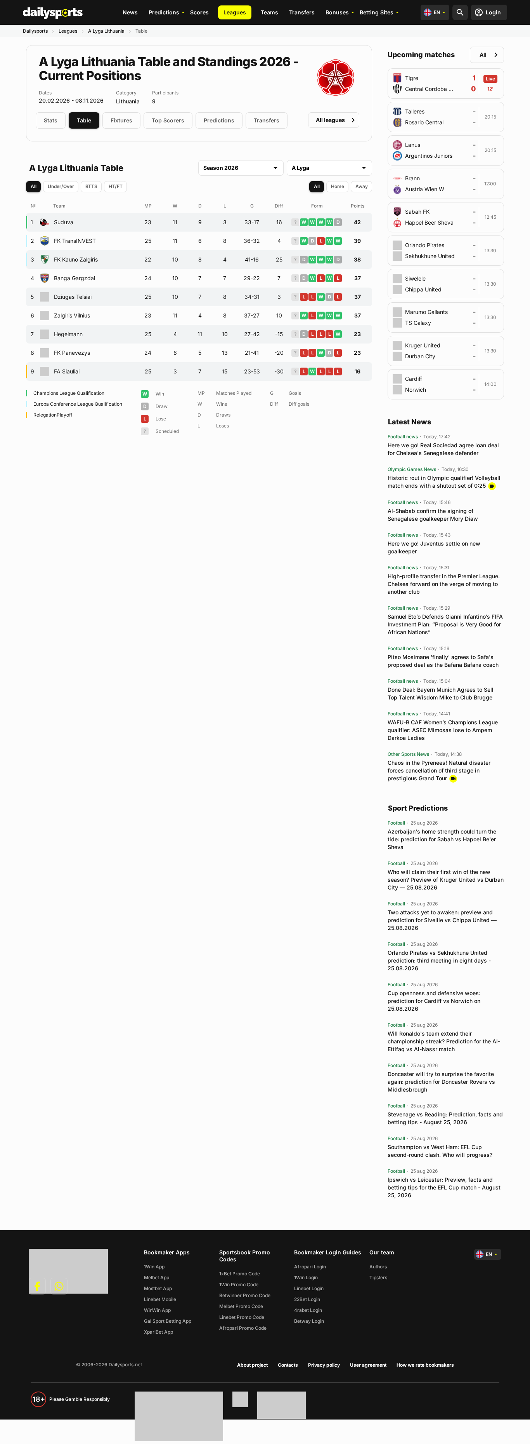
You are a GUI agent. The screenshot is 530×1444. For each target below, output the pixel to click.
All (33, 186)
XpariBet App (158, 1332)
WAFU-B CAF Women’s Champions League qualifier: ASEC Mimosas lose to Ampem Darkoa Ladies (443, 730)
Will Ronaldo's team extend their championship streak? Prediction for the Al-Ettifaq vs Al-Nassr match (444, 1041)
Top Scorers (168, 120)
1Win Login (306, 1277)
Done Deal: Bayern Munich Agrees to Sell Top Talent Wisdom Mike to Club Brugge (441, 693)
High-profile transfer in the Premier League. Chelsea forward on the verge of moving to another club (444, 584)
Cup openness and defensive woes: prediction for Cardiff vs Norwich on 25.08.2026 (434, 1001)
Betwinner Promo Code (244, 1295)
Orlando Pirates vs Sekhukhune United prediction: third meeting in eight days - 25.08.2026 (439, 960)
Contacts (288, 1365)
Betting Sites (376, 12)
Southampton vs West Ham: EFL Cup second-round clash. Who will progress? (440, 1151)
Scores (199, 12)
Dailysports (35, 31)
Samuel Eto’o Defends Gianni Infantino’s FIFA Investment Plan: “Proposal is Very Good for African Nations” (445, 624)
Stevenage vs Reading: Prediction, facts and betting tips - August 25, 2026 (445, 1118)
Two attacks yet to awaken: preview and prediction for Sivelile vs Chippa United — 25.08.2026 (442, 920)
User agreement (368, 1365)
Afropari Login (310, 1267)
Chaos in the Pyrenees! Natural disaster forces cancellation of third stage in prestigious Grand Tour (439, 770)
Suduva (63, 222)
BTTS (91, 186)
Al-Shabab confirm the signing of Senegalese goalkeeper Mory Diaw (433, 514)
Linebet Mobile (160, 1299)
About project (252, 1365)
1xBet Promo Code (239, 1274)
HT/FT (116, 186)
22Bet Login (307, 1299)
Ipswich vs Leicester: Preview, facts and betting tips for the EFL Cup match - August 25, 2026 (444, 1187)
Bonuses (337, 12)
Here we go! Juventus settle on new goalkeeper (434, 547)
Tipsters (378, 1277)
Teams (269, 12)
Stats (50, 120)
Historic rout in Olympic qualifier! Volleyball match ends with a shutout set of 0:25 (444, 481)
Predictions (164, 12)
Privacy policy (324, 1365)
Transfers (302, 12)
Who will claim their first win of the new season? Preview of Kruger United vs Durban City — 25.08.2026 (446, 879)
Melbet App (156, 1277)
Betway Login (309, 1321)
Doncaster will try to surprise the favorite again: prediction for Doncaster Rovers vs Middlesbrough (441, 1082)
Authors (378, 1267)
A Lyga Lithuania (106, 31)
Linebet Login (309, 1288)
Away (361, 186)
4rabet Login (308, 1310)
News (130, 12)
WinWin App (157, 1310)
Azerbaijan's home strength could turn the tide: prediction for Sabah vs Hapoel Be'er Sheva (442, 839)
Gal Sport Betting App (167, 1321)
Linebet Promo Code (241, 1317)
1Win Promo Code (238, 1284)
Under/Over (61, 186)
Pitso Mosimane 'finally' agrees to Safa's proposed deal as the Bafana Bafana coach (443, 661)
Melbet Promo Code (241, 1306)
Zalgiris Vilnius (72, 315)
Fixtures (121, 120)
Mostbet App (158, 1288)
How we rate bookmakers (425, 1365)
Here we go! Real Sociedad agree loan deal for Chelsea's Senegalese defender (443, 449)
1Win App (154, 1267)
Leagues (234, 12)
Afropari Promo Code (243, 1328)
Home (337, 186)
